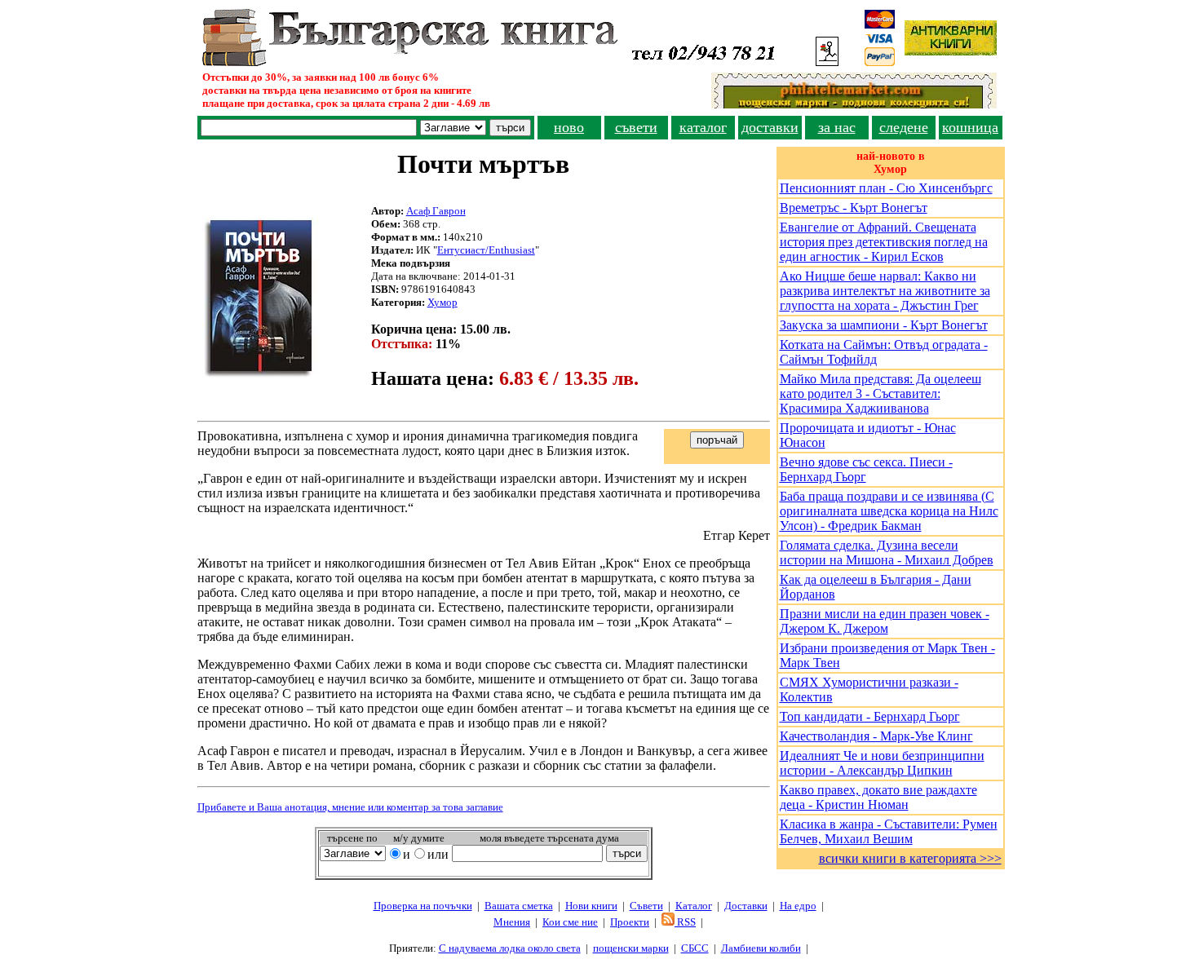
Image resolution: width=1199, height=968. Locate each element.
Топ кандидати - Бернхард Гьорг (870, 716)
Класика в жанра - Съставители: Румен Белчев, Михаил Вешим (889, 831)
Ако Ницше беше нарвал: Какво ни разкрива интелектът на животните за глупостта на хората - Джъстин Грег (885, 290)
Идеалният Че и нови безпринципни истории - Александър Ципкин (882, 763)
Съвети (646, 905)
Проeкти (629, 922)
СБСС (695, 948)
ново (569, 127)
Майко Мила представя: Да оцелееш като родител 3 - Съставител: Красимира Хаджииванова (880, 393)
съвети (636, 127)
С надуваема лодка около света (510, 948)
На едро (798, 905)
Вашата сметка (518, 905)
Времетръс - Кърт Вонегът (853, 207)
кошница (970, 127)
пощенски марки (631, 948)
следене (903, 127)
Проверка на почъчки (423, 905)
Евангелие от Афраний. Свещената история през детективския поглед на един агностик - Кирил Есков (884, 241)
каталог (703, 127)
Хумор (442, 302)
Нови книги (591, 905)
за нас (837, 127)
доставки (770, 127)
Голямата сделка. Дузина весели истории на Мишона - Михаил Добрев (886, 552)
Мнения (511, 922)
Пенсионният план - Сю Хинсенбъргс (886, 188)
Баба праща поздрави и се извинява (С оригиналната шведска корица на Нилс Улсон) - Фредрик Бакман (889, 511)
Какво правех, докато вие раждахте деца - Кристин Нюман (878, 797)
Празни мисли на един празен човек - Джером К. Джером (884, 621)
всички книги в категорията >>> (910, 858)
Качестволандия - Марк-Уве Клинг (876, 736)
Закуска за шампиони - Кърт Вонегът (884, 325)
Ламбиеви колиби (761, 948)
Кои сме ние (570, 922)
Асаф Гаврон (436, 211)
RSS (685, 922)
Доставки (746, 905)
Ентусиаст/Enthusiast (486, 250)
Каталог (693, 905)
